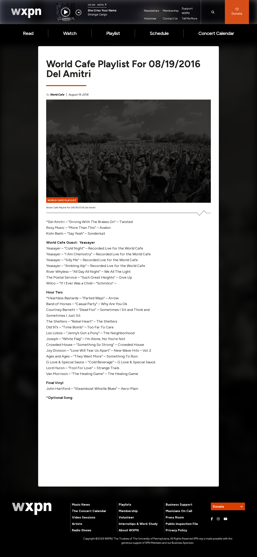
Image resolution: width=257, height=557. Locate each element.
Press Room (175, 517)
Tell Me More (189, 18)
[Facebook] (212, 519)
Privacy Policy (176, 530)
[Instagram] (218, 519)
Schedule (159, 33)
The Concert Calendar (89, 511)
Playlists (125, 504)
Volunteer (150, 18)
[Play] (65, 12)
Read (28, 33)
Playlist (113, 33)
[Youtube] (225, 519)
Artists (77, 524)
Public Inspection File (182, 524)
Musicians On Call (179, 511)
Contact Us (170, 18)
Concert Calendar (216, 33)
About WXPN (129, 530)
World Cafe (57, 94)
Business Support (179, 504)
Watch (69, 33)
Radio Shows (81, 530)
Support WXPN (187, 11)
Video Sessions (83, 517)
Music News (81, 504)
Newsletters (151, 10)
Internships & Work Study (138, 524)
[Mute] (78, 12)
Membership (171, 10)
